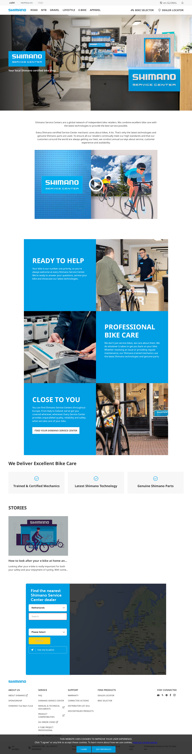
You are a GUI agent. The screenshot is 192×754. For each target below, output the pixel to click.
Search (39, 640)
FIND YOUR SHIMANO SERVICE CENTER (56, 430)
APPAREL (95, 10)
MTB (44, 10)
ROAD (34, 10)
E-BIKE (82, 10)
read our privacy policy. (145, 742)
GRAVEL (54, 10)
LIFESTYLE (69, 10)
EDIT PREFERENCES (103, 749)
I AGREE (84, 749)
